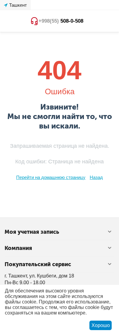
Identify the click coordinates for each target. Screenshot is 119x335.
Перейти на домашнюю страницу (50, 177)
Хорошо (101, 325)
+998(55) (60, 21)
